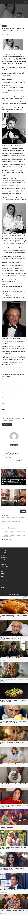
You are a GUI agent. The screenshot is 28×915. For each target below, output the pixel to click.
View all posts (14, 445)
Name (3, 397)
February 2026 (4, 557)
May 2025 (3, 571)
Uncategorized (4, 587)
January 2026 (4, 559)
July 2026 (3, 555)
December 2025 (4, 562)
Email (3, 403)
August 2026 (3, 552)
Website (3, 409)
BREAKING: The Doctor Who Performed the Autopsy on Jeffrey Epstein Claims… (13, 500)
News (2, 582)
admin (3, 483)
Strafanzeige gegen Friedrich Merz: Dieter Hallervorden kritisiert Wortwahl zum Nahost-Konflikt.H (12, 523)
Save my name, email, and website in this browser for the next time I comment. (13, 419)
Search (3, 508)
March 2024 (3, 575)
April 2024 (3, 573)
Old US (4, 477)
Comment (4, 378)
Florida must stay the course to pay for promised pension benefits (12, 480)
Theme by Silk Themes (14, 594)
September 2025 (4, 566)
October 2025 (4, 564)
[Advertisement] (14, 36)
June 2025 (3, 569)
